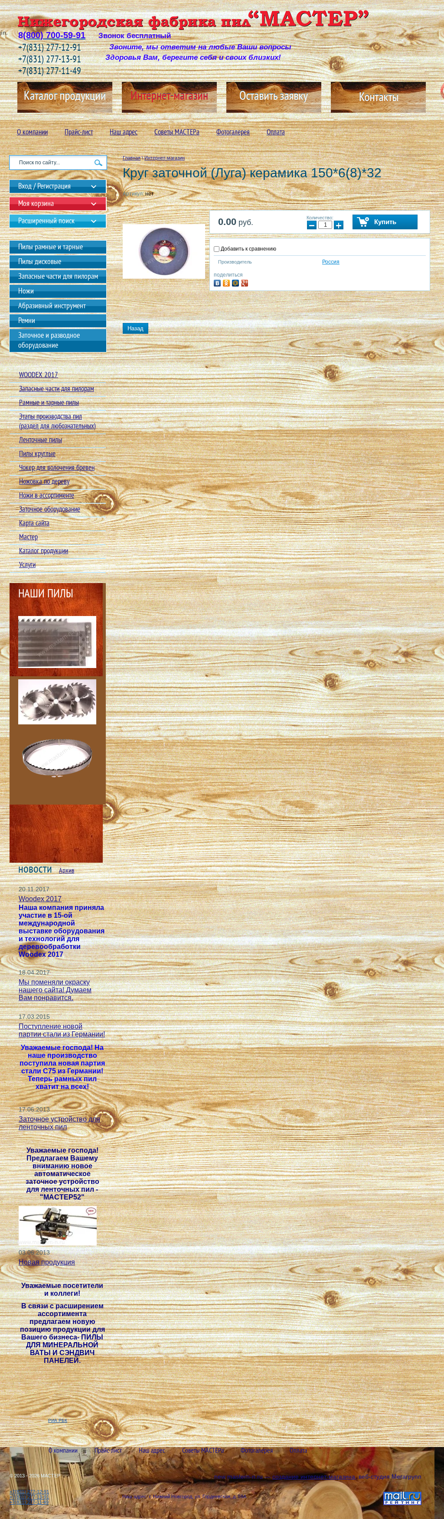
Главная (131, 157)
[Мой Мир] (236, 282)
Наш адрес (123, 132)
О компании (32, 132)
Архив (66, 871)
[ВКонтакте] (218, 282)
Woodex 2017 (40, 899)
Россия (331, 262)
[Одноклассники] (227, 282)
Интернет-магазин (164, 157)
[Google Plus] (245, 282)
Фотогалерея (233, 132)
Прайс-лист (79, 132)
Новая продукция (47, 1262)
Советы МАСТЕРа (176, 132)
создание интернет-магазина (313, 1476)
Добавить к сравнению (247, 249)
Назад (135, 328)
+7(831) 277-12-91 (49, 48)
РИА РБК (57, 1420)
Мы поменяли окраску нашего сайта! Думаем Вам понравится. (55, 989)
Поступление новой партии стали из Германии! (62, 1030)
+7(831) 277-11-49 (49, 72)
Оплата (276, 132)
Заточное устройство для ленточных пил (59, 1123)
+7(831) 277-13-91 (49, 60)
